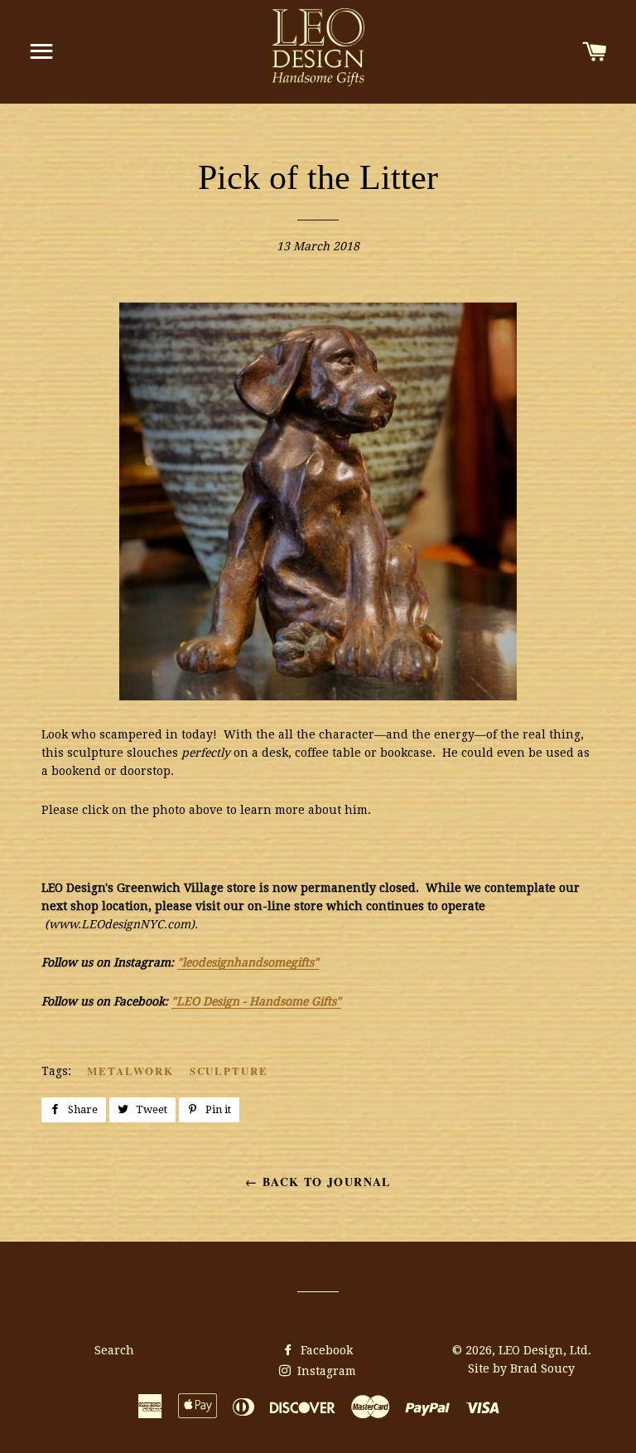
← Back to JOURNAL (318, 1181)
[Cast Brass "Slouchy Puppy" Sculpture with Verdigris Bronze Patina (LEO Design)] (318, 696)
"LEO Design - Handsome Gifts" (256, 1001)
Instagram (325, 1371)
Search (114, 1350)
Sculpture (229, 1070)
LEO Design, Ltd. (545, 1350)
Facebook (325, 1350)
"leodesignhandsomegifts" (248, 962)
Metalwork (130, 1070)
